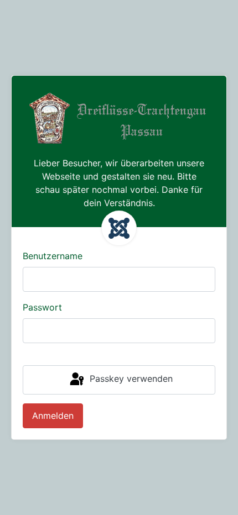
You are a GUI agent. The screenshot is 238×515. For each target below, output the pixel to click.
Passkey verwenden (130, 379)
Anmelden (53, 415)
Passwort (42, 307)
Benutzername (52, 255)
